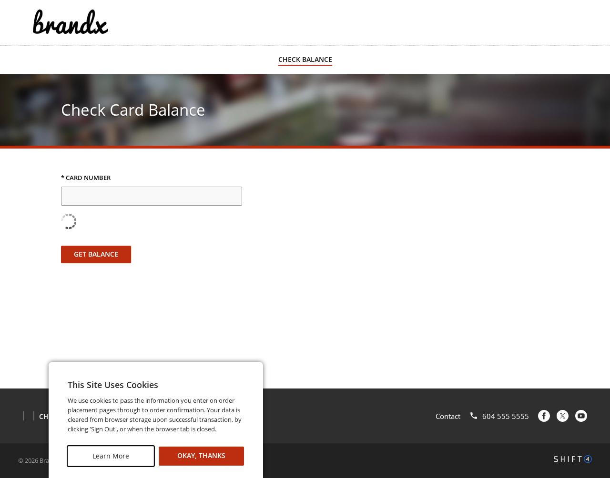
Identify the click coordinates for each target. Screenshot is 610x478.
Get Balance (96, 254)
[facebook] (544, 416)
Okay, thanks (201, 455)
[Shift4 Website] (573, 459)
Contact (448, 416)
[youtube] (581, 416)
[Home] (70, 22)
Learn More (110, 455)
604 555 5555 (505, 416)
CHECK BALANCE (305, 59)
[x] (563, 416)
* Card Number (86, 178)
